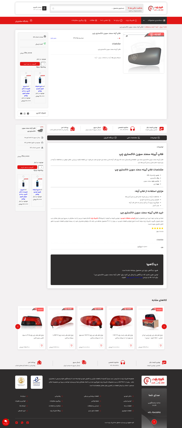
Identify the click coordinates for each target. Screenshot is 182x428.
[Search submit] (53, 8)
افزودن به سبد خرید (30, 64)
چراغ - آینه (159, 27)
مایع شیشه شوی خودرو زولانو (39, 88)
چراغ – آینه (98, 58)
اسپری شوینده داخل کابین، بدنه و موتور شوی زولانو (26, 91)
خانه (165, 27)
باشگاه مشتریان (21, 21)
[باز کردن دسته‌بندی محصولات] (144, 20)
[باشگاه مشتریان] (31, 20)
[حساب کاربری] (44, 8)
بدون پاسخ (53, 38)
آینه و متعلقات (149, 27)
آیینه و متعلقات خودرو (128, 218)
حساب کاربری (37, 7)
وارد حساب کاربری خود (134, 277)
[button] (127, 36)
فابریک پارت (94, 218)
